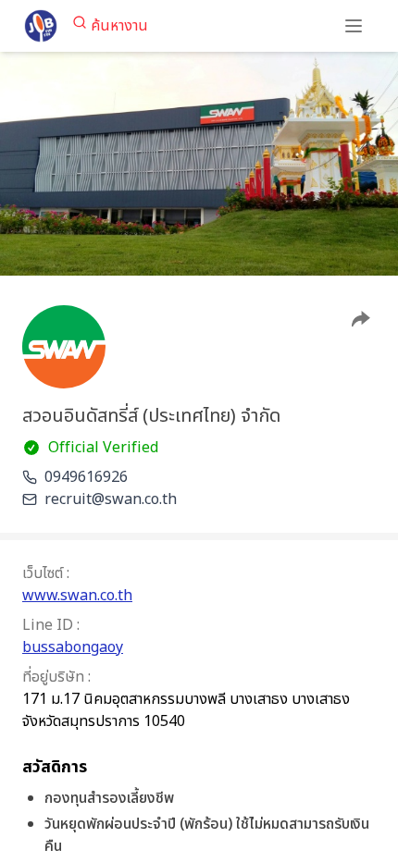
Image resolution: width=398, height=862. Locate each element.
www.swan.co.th (77, 596)
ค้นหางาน (119, 26)
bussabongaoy (72, 647)
